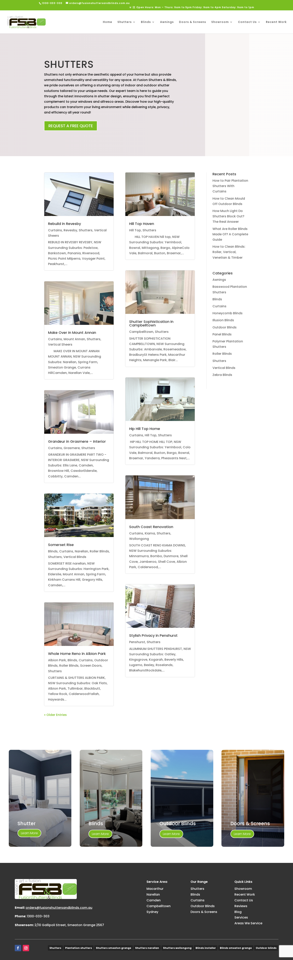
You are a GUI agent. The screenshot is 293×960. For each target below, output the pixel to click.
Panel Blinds (222, 334)
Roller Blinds (99, 551)
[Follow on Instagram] (26, 948)
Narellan (81, 551)
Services (241, 917)
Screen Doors (91, 665)
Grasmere (72, 448)
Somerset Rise (61, 544)
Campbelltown (141, 331)
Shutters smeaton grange (113, 948)
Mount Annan (74, 339)
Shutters (124, 22)
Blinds (146, 22)
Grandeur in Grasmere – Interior (77, 441)
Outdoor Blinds (224, 327)
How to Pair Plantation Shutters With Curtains (230, 186)
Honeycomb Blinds (227, 313)
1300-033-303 (38, 916)
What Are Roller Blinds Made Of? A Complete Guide (230, 234)
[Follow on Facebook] (18, 948)
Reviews (240, 906)
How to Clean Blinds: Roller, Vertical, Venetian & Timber (228, 252)
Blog (238, 912)
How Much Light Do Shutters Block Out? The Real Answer (228, 216)
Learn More (29, 833)
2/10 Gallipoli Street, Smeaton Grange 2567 (69, 925)
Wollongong (139, 538)
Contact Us (247, 22)
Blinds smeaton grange (236, 948)
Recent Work (276, 22)
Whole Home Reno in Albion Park (77, 653)
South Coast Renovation (151, 526)
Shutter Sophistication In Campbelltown (151, 323)
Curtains (55, 230)
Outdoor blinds (266, 948)
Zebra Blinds (222, 375)
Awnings (167, 22)
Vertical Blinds (74, 557)
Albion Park (57, 660)
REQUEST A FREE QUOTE (70, 126)
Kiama (150, 533)
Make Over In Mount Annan (72, 332)
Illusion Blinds (223, 320)
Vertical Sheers (60, 344)
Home (107, 22)
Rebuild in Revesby (64, 223)
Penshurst (137, 642)
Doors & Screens (192, 22)
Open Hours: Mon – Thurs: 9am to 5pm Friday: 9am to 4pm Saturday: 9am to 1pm (195, 7)
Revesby (70, 230)
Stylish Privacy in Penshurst (153, 635)
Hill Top (135, 230)
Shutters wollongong (177, 948)
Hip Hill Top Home (144, 428)
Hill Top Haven (141, 223)
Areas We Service (248, 923)
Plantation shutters (78, 948)
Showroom (220, 22)
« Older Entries (55, 715)
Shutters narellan (147, 948)
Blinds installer (206, 948)
